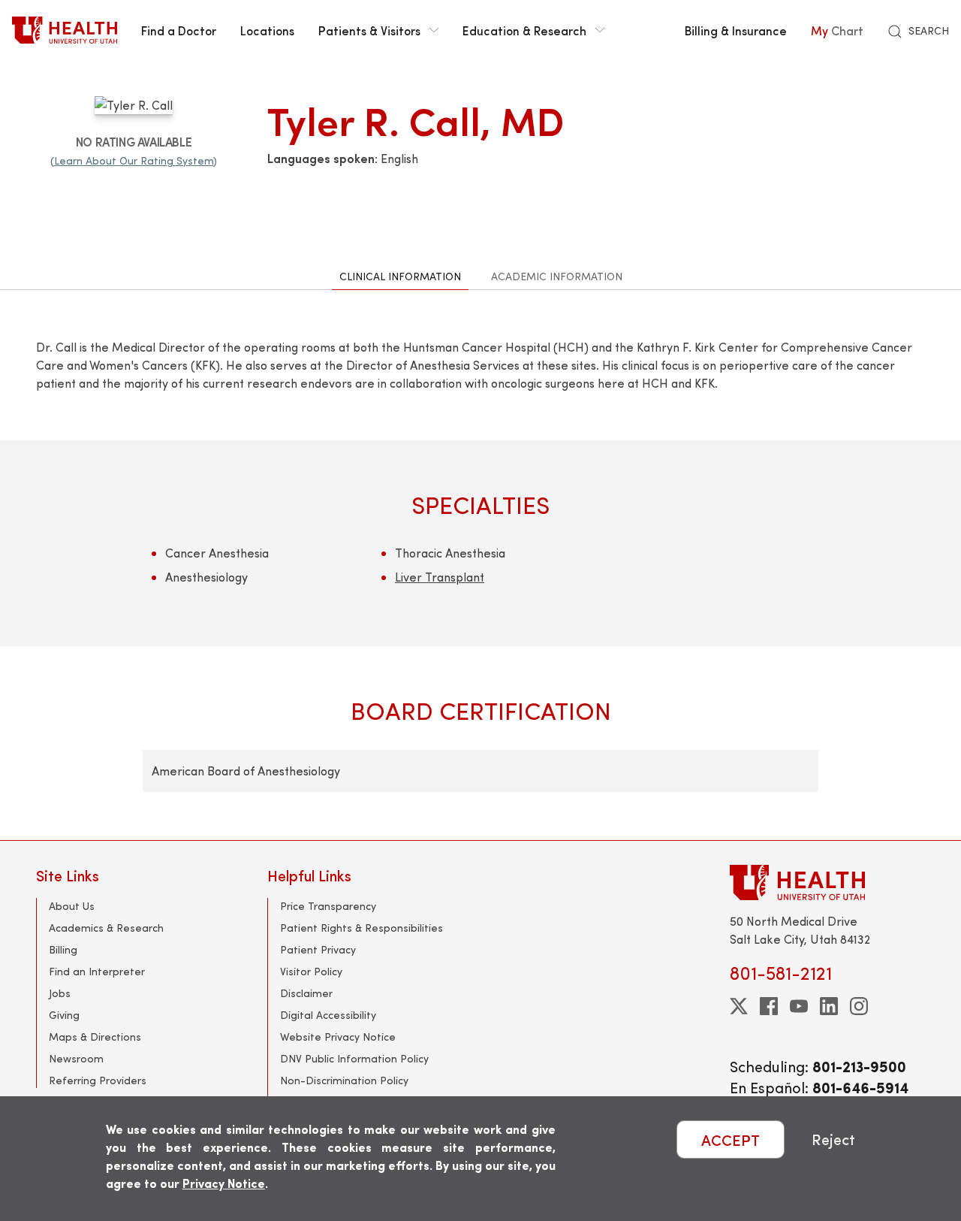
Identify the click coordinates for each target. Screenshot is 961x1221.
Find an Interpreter (97, 971)
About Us (72, 906)
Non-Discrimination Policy (344, 1080)
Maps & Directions (95, 1036)
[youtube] (799, 1006)
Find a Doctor (178, 30)
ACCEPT (730, 1139)
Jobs (60, 993)
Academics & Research (106, 927)
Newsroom (76, 1058)
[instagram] (859, 1006)
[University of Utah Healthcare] (827, 882)
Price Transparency (328, 906)
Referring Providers (97, 1080)
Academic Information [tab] (556, 276)
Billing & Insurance (736, 30)
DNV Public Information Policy (354, 1058)
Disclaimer (306, 993)
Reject (833, 1139)
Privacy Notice (223, 1183)
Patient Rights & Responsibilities (361, 927)
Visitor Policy (311, 971)
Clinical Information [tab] (400, 276)
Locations (267, 30)
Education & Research (524, 30)
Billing (63, 949)
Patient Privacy (318, 949)
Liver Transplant (439, 577)
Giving (64, 1015)
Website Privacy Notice (338, 1036)
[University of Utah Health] (64, 30)
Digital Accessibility (328, 1015)
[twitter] (739, 1006)
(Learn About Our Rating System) (133, 160)
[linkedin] (829, 1006)
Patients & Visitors (369, 30)
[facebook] (769, 1006)
